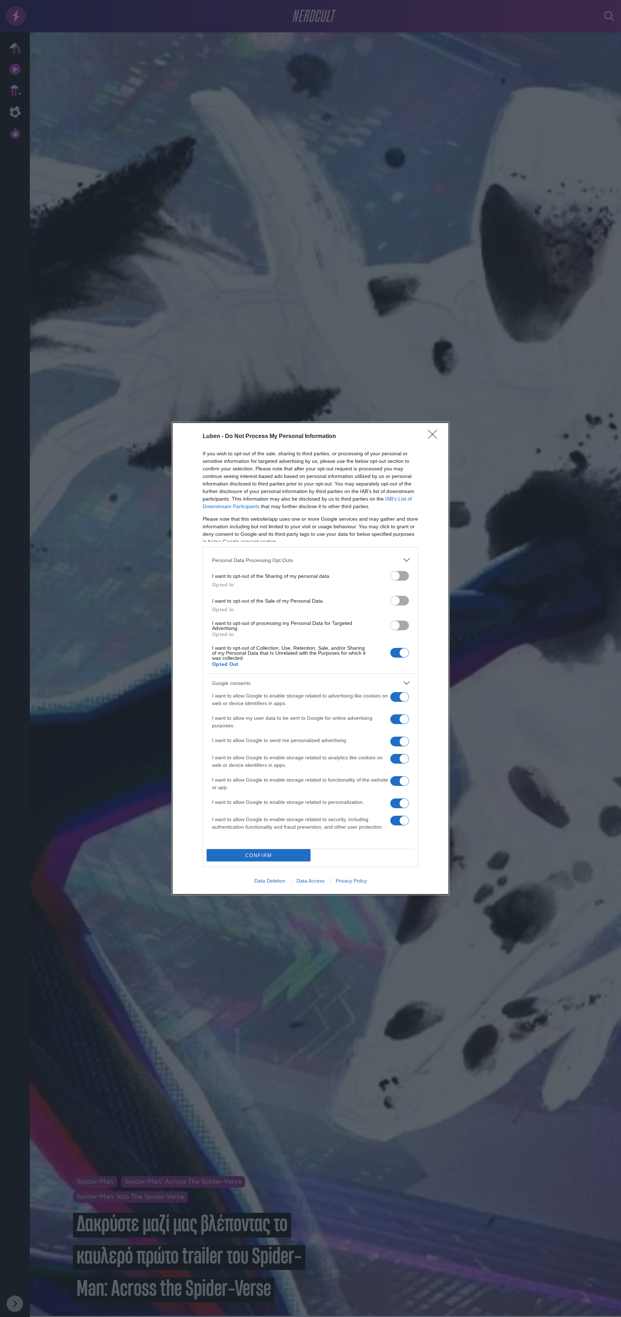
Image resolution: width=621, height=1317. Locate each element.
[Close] (435, 436)
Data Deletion (269, 881)
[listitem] (310, 560)
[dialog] (310, 658)
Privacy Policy (351, 881)
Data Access (310, 881)
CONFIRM (258, 855)
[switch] (399, 576)
